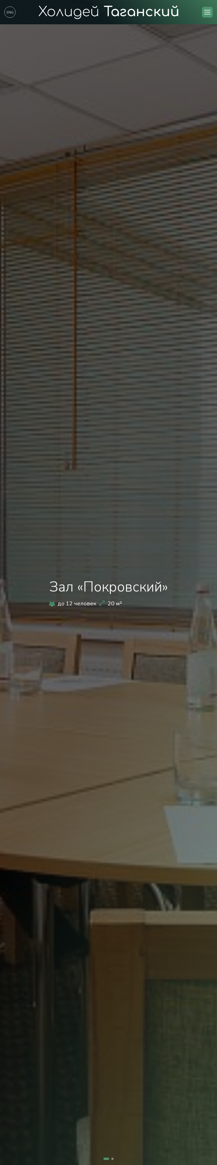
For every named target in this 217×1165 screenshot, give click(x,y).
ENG (10, 12)
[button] (207, 12)
